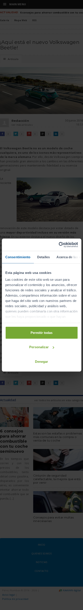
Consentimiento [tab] (17, 257)
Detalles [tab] (43, 257)
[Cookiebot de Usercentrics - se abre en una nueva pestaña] (59, 245)
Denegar (41, 361)
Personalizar (39, 347)
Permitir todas (41, 332)
